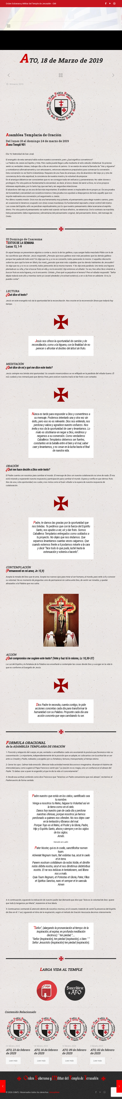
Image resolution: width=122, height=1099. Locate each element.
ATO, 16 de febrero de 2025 (46, 1051)
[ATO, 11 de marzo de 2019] (3, 1086)
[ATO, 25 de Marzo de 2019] (119, 1086)
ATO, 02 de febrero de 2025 (102, 1051)
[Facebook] (106, 3)
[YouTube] (110, 3)
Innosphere (54, 1092)
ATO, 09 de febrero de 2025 (74, 1051)
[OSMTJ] (61, 14)
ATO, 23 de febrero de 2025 (18, 1051)
